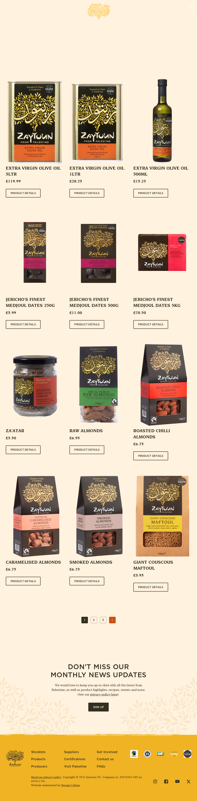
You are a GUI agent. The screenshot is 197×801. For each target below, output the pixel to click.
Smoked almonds (90, 562)
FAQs (101, 766)
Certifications (74, 759)
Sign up (98, 707)
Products (38, 759)
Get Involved (107, 752)
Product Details (23, 193)
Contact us (105, 759)
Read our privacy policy (46, 777)
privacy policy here (104, 694)
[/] (134, 754)
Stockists (38, 752)
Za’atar (15, 431)
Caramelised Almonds (33, 562)
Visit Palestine (75, 766)
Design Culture (70, 785)
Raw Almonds (86, 431)
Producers (39, 766)
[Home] (98, 13)
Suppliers (71, 752)
